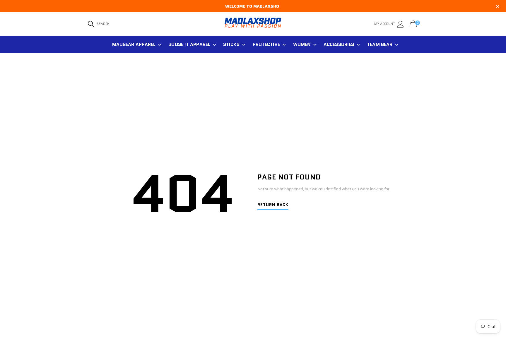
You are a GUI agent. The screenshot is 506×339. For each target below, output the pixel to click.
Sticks (231, 44)
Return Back (272, 205)
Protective (266, 44)
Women (302, 44)
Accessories (339, 44)
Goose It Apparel (189, 44)
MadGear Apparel (134, 44)
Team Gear (379, 44)
